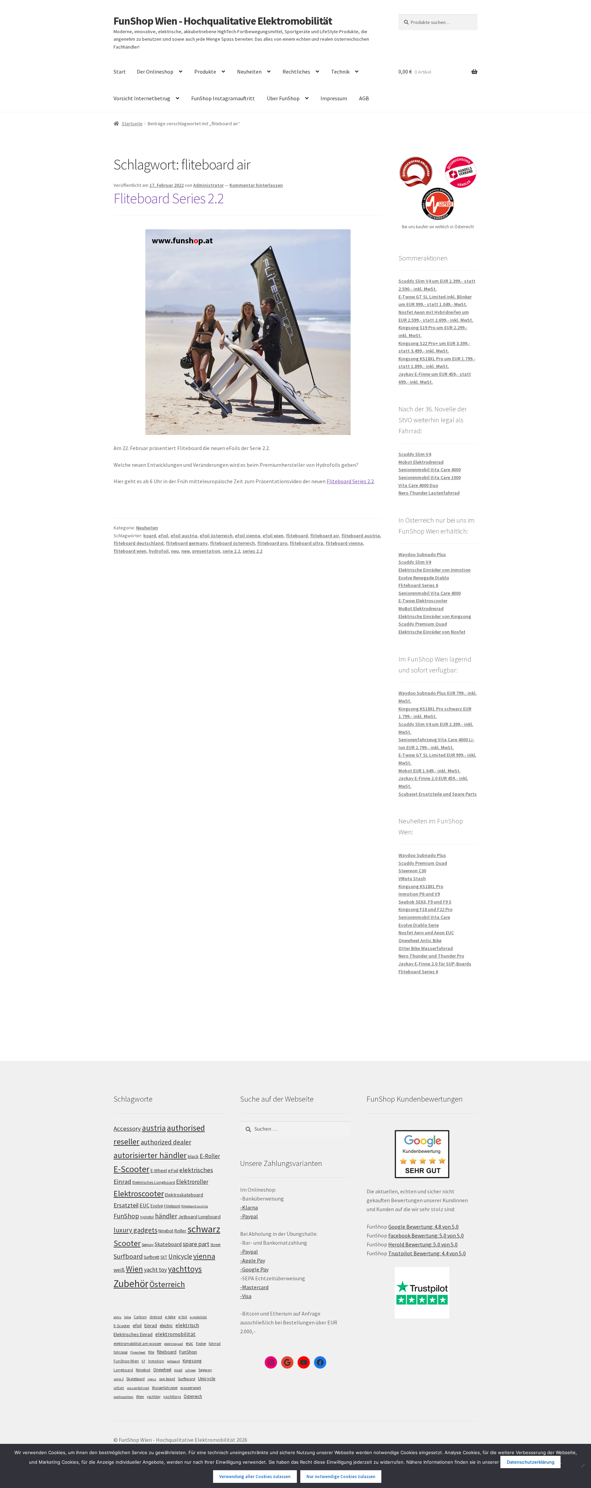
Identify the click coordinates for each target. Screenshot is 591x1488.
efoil (163, 536)
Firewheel (137, 1352)
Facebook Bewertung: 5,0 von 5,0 (426, 1235)
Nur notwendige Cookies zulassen (340, 1476)
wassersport (190, 1387)
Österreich (167, 1284)
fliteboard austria (360, 536)
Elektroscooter (139, 1193)
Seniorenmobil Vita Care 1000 (429, 477)
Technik (340, 71)
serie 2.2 (231, 551)
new (185, 551)
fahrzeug (121, 1352)
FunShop (126, 1216)
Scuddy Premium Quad (422, 624)
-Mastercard (254, 1287)
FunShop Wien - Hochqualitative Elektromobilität (223, 21)
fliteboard (297, 536)
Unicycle (180, 1256)
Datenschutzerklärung (530, 1462)
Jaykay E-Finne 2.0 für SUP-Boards (434, 964)
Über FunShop (283, 98)
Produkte (205, 71)
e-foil (182, 1316)
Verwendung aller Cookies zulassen (254, 1476)
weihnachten (123, 1397)
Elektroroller (192, 1181)
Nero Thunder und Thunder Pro (431, 956)
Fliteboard (172, 1206)
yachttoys (185, 1269)
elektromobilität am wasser (137, 1343)
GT (143, 1361)
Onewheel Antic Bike (420, 940)
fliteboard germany (187, 543)
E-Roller (210, 1156)
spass (151, 1379)
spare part (196, 1244)
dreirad (155, 1316)
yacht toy (155, 1269)
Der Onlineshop (155, 71)
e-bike (170, 1316)
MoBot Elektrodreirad (421, 608)
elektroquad (173, 1344)
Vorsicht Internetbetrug (142, 98)
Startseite (132, 123)
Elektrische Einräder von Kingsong (434, 616)
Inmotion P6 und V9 (419, 894)
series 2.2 (252, 551)
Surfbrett (151, 1257)
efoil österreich (216, 536)
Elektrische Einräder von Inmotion (434, 570)
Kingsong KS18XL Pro (420, 886)
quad (178, 1370)
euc (189, 1343)
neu (175, 551)
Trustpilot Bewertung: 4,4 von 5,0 (427, 1253)
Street (215, 1244)
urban (119, 1387)
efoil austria (184, 536)
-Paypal (249, 1216)
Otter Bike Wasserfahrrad (425, 948)
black (193, 1156)
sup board (167, 1378)
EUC (144, 1205)
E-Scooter (131, 1169)
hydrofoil (159, 551)
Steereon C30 (412, 871)
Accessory (127, 1128)
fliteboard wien (130, 551)
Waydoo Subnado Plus (422, 554)
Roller (180, 1231)
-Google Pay (254, 1269)
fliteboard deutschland (138, 543)
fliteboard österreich (232, 543)
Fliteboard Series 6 (418, 585)
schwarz (203, 1229)
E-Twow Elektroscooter (422, 601)
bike (127, 1317)
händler (166, 1216)
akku (117, 1317)
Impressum (333, 98)
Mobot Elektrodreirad (421, 462)
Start (120, 71)
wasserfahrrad (138, 1388)
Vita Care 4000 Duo (418, 485)
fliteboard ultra (306, 543)
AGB (364, 98)
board (149, 536)
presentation (206, 551)
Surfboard (128, 1256)
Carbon (140, 1316)
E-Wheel (158, 1170)
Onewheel (162, 1370)
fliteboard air (324, 536)
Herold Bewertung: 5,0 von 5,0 (423, 1244)
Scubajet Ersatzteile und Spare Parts (437, 794)
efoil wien (273, 536)
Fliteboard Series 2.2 (169, 198)
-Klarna (249, 1207)
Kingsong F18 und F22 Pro (425, 909)
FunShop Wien (126, 1361)
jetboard (173, 1361)
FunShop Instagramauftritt (223, 98)
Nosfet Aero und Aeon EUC (426, 932)
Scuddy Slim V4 (414, 454)
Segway (148, 1244)
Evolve (156, 1206)
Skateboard (168, 1244)
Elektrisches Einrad (133, 1334)
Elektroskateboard (184, 1195)
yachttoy (153, 1396)
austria (154, 1128)
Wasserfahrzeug (165, 1387)
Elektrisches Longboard (153, 1182)
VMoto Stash (412, 878)
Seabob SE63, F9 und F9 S (424, 902)
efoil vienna (247, 536)
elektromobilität (175, 1334)
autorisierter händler (150, 1155)
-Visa (245, 1296)
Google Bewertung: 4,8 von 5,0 (423, 1226)
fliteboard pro (272, 543)
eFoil (173, 1170)
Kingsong (192, 1361)
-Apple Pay (252, 1260)
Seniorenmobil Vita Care (424, 917)
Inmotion (156, 1361)
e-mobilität (198, 1317)
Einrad (150, 1325)
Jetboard (187, 1217)
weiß (119, 1269)
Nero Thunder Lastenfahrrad (429, 493)
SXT (163, 1257)
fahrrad (215, 1343)
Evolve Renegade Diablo (423, 578)
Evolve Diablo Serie (418, 925)
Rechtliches (296, 71)
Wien (134, 1269)
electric (166, 1326)
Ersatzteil (126, 1205)
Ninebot (165, 1231)
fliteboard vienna (344, 543)
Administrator (208, 185)
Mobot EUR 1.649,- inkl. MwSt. (429, 771)
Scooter (127, 1243)
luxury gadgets (135, 1230)
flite (151, 1352)
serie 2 (118, 1379)
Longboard (209, 1217)
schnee (190, 1370)
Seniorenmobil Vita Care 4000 (429, 469)
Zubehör (131, 1283)
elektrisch (187, 1325)
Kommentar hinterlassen (256, 185)
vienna (204, 1256)
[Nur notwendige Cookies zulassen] (582, 1465)
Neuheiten (249, 71)
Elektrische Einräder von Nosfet (431, 632)
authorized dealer (166, 1142)
